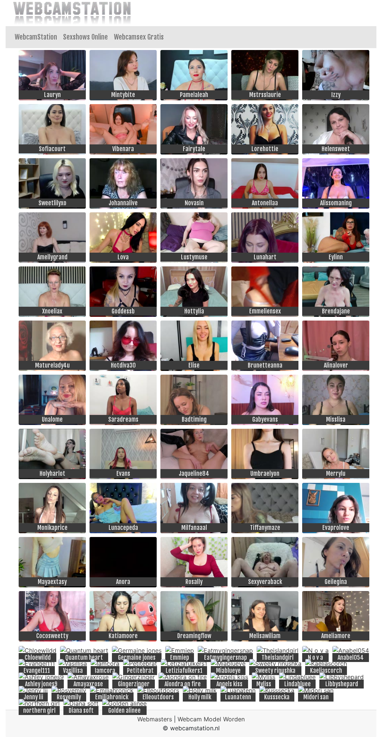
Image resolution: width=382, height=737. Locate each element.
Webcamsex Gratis (139, 37)
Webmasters (154, 719)
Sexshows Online (85, 37)
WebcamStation (36, 37)
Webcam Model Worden (211, 719)
